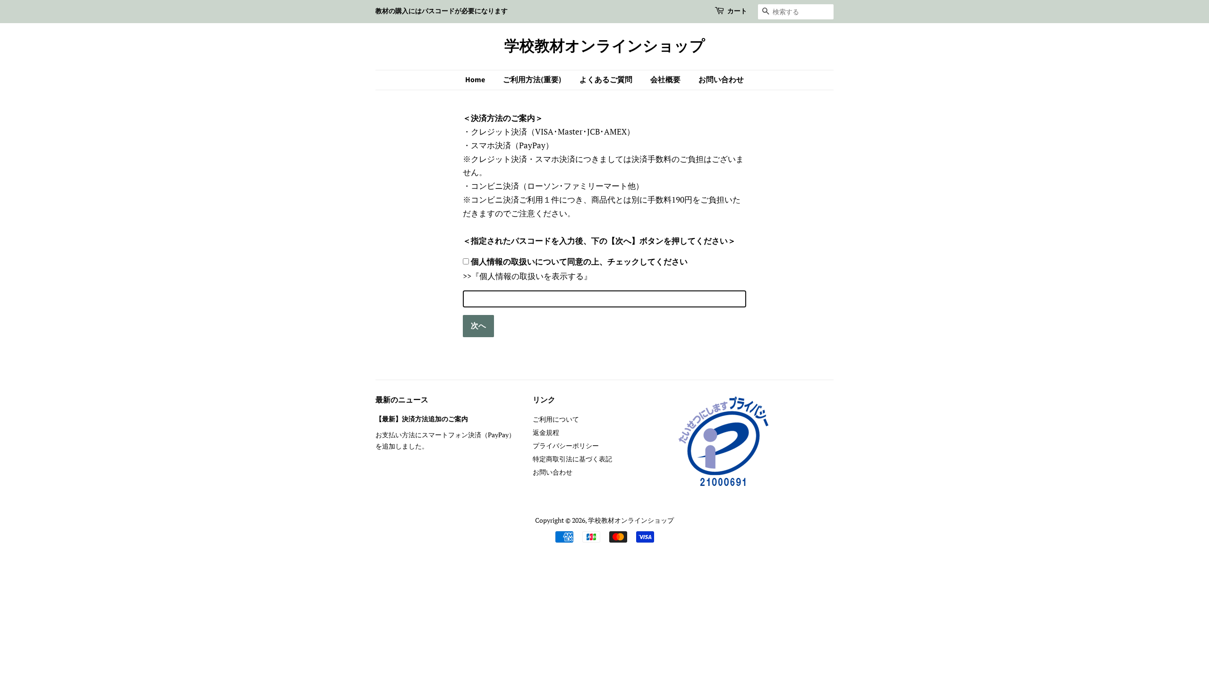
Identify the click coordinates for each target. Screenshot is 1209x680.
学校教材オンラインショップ (604, 46)
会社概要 (665, 80)
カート (737, 11)
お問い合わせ (721, 80)
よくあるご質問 (605, 80)
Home (475, 80)
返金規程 (546, 432)
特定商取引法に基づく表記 (572, 458)
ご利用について (556, 419)
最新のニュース (401, 400)
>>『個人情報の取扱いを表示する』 (527, 276)
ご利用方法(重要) (532, 80)
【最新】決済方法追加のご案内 (421, 419)
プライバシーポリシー (566, 445)
